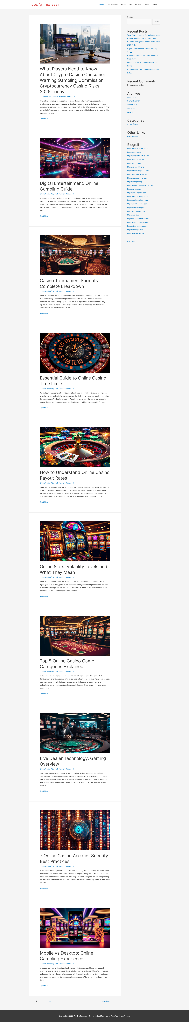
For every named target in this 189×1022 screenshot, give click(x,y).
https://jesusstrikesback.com (138, 174)
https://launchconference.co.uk (139, 219)
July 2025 (131, 108)
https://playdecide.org (135, 159)
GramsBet (131, 241)
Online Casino (112, 4)
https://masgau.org (134, 182)
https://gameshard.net (135, 233)
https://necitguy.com (135, 230)
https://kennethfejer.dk (136, 167)
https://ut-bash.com (135, 189)
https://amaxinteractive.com (138, 156)
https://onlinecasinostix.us (137, 200)
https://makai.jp (133, 215)
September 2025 (133, 101)
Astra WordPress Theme (120, 1016)
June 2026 (131, 97)
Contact (155, 4)
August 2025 (132, 104)
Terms (146, 4)
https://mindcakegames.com (138, 170)
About (123, 4)
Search (130, 17)
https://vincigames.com (136, 211)
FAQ (130, 4)
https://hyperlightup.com (136, 193)
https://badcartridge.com (136, 208)
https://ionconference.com (137, 222)
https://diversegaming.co (137, 226)
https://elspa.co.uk (134, 152)
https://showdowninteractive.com (140, 185)
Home (101, 4)
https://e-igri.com (134, 163)
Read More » (45, 119)
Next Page (107, 1001)
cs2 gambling (132, 136)
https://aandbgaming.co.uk (137, 196)
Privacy (138, 4)
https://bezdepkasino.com (137, 204)
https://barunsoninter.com (137, 178)
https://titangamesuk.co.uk (137, 148)
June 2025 (131, 112)
